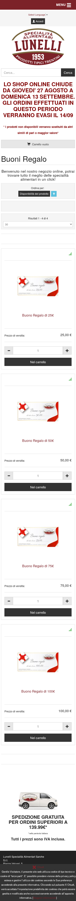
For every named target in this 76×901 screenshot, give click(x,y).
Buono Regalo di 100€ (38, 691)
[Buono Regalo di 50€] (38, 411)
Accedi (39, 21)
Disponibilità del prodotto (34, 193)
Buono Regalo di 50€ (38, 440)
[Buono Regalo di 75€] (38, 537)
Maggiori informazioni (44, 897)
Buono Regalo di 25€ (38, 315)
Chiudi (40, 867)
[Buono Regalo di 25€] (38, 286)
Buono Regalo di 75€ (38, 565)
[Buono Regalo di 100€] (38, 662)
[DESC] (54, 194)
